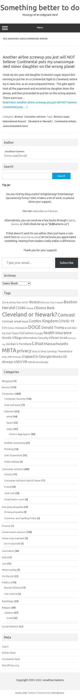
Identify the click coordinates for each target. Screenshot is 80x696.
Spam (10, 422)
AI (7, 302)
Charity (8, 474)
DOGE (34, 327)
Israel (63, 337)
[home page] (11, 155)
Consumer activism (35, 116)
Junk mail (9, 493)
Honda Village (12, 337)
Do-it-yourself (12, 543)
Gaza (15, 333)
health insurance (57, 333)
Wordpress (57, 692)
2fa (4, 302)
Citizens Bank (44, 308)
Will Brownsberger (38, 362)
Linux (37, 343)
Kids (4, 557)
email (10, 416)
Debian (11, 328)
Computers (8, 393)
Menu (40, 27)
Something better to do (40, 7)
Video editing (11, 461)
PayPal (71, 220)
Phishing (9, 449)
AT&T (25, 302)
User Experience (13, 455)
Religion (6, 607)
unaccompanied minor (15, 126)
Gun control (10, 593)
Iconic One (21, 692)
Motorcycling (9, 569)
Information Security (35, 337)
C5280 (20, 308)
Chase (29, 308)
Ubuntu (57, 356)
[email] (23, 155)
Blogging (7, 381)
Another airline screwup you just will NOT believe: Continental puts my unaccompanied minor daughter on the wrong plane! (39, 62)
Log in (5, 646)
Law (4, 563)
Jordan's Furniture (18, 344)
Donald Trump (52, 327)
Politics (6, 582)
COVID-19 (66, 321)
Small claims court (14, 499)
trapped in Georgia (36, 356)
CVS (4, 327)
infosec (54, 337)
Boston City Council (52, 302)
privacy (24, 350)
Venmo (15, 224)
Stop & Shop (39, 351)
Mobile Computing (14, 442)
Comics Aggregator (19, 434)
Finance (6, 525)
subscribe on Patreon (44, 211)
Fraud (7, 486)
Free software (12, 405)
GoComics (26, 333)
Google (38, 333)
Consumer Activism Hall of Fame (22, 480)
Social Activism (10, 626)
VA (25, 361)
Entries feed (9, 652)
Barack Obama (12, 587)
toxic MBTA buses (12, 356)
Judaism (9, 612)
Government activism (14, 532)
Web (9, 429)
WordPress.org (10, 665)
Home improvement (13, 538)
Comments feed (11, 659)
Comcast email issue (15, 321)
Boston (19, 116)
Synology (52, 351)
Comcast (66, 314)
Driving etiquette (13, 512)
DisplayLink (21, 327)
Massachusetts (56, 344)
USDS (18, 362)
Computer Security (14, 398)
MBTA (9, 350)
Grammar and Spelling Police (20, 518)
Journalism (8, 550)
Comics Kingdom (43, 321)
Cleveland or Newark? (40, 121)
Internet (8, 411)
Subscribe (66, 262)
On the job (8, 576)
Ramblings (8, 601)
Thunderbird (65, 351)
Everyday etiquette (12, 507)
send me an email (30, 237)
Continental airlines (65, 121)
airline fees (15, 302)
